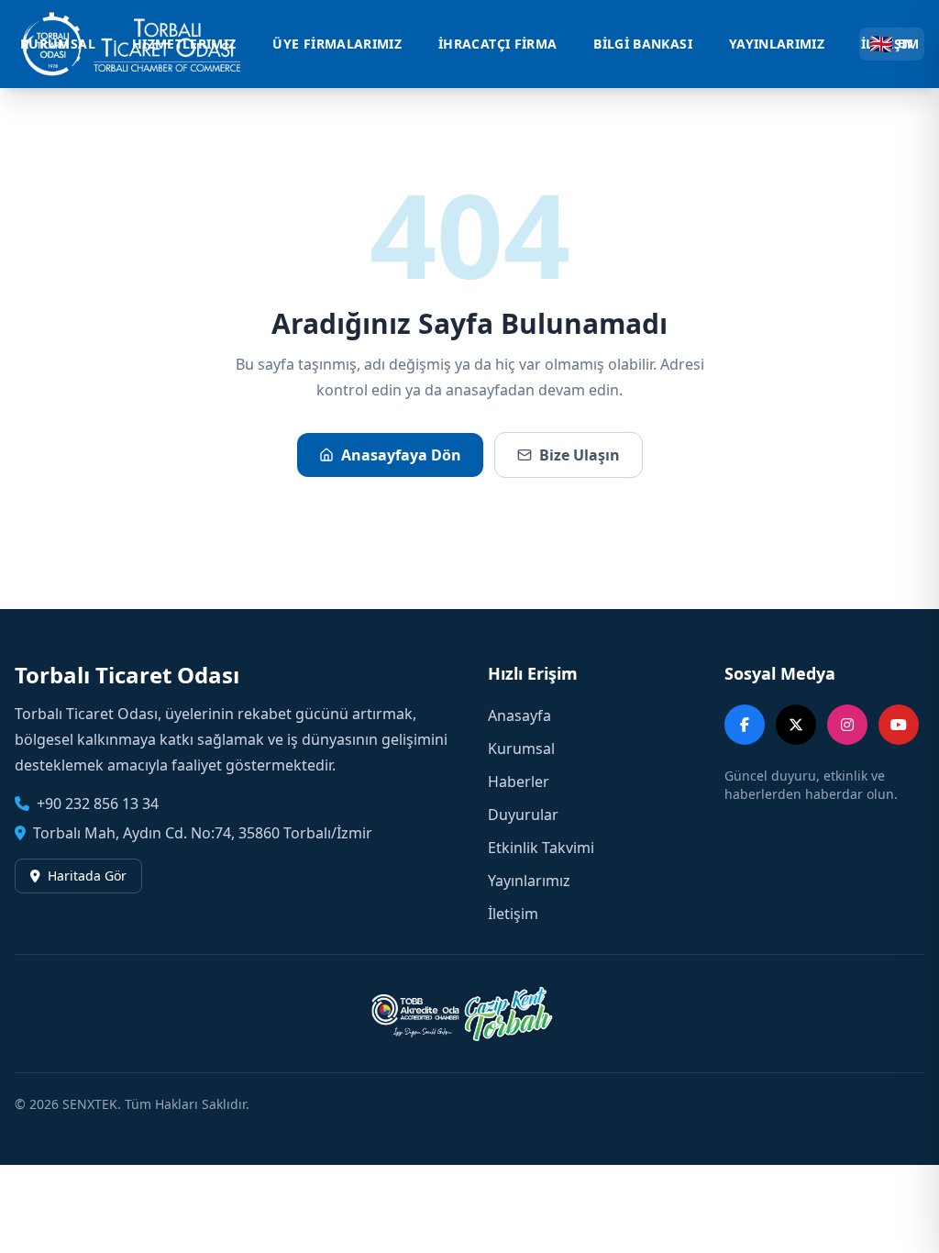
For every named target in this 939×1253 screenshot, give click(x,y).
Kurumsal (521, 748)
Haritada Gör (87, 875)
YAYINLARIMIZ (776, 43)
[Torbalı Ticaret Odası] (141, 44)
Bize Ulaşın (579, 455)
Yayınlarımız (529, 880)
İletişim (513, 914)
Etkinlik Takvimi (541, 847)
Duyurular (523, 814)
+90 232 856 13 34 (98, 803)
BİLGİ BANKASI (642, 43)
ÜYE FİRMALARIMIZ (337, 43)
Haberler (518, 781)
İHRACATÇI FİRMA (497, 43)
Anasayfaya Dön (401, 455)
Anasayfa (519, 715)
